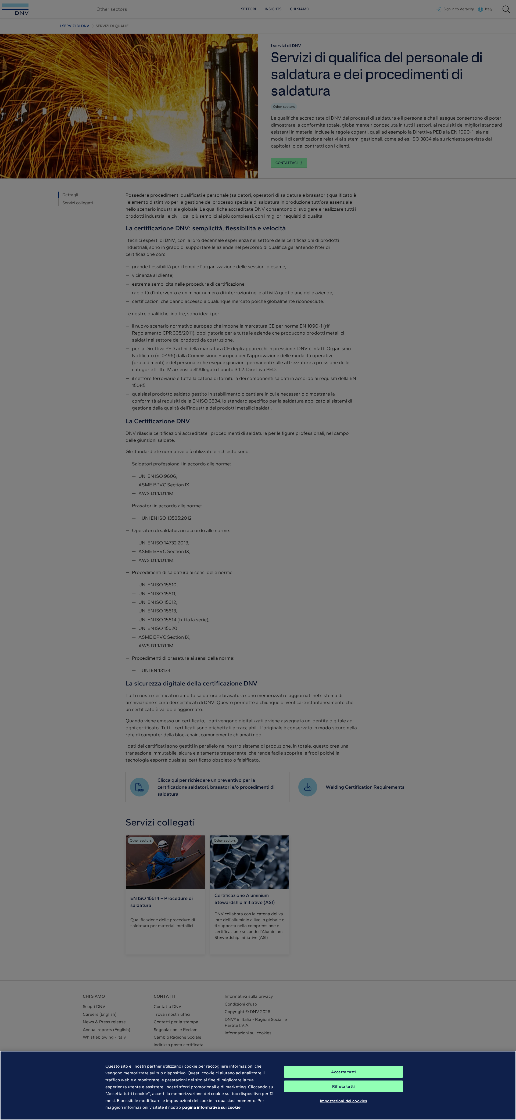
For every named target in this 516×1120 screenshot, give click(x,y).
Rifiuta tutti (343, 1086)
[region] (258, 1085)
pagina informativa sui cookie (211, 1107)
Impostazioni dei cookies (343, 1100)
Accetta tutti (343, 1071)
